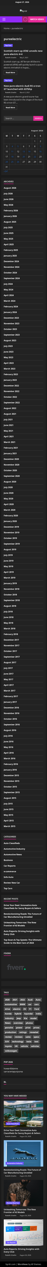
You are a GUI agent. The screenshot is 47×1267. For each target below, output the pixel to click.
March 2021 (9, 442)
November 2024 (11, 267)
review (8, 1037)
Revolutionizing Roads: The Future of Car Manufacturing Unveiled (22, 1171)
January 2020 (10, 521)
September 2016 (12, 724)
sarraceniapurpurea (13, 1071)
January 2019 (10, 583)
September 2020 (12, 476)
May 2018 (8, 623)
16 (40, 151)
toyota (8, 1046)
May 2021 (8, 430)
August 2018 (10, 606)
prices (36, 1027)
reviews (18, 1037)
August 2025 (10, 221)
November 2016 (11, 713)
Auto (38, 999)
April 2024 (9, 295)
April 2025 (9, 244)
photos (29, 1023)
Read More (11, 73)
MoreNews (23, 1264)
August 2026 (10, 188)
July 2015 (8, 803)
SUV (7, 1041)
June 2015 (8, 809)
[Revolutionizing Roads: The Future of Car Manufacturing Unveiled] (23, 1153)
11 (12, 151)
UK (16, 1046)
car (29, 1004)
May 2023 (8, 357)
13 (24, 151)
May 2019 (8, 566)
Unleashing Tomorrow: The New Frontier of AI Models (20, 1211)
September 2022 (12, 402)
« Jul (6, 171)
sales (28, 1037)
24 (7, 161)
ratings (23, 1032)
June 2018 (8, 617)
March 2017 (9, 690)
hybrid (18, 1013)
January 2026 (10, 216)
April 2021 (9, 436)
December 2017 (11, 639)
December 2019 (11, 526)
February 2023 (11, 374)
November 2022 (11, 391)
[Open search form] (19, 19)
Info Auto (8, 877)
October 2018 (10, 594)
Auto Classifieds (12, 843)
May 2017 (8, 679)
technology (17, 1041)
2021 (15, 999)
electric (16, 1009)
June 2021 (8, 425)
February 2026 (11, 210)
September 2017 (12, 656)
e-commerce (10, 871)
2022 (22, 999)
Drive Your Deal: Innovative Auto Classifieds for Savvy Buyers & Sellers (22, 1131)
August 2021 (10, 413)
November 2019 (11, 532)
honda (8, 1013)
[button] (4, 19)
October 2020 (10, 470)
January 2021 (10, 453)
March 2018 (9, 628)
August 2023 (10, 340)
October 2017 (10, 651)
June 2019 (8, 560)
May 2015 (8, 815)
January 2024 (10, 312)
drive (7, 1009)
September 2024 (12, 278)
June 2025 (8, 233)
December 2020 (11, 459)
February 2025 (11, 250)
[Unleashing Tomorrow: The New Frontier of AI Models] (23, 1193)
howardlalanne (11, 1068)
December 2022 (11, 385)
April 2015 (9, 820)
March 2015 (9, 826)
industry (9, 1018)
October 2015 (10, 786)
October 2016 (10, 719)
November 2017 (11, 645)
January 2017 (10, 702)
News (8, 1023)
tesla (28, 1041)
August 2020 (10, 481)
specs (36, 1037)
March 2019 (9, 577)
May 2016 (8, 747)
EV (25, 1009)
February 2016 (11, 764)
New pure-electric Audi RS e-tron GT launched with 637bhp (22, 87)
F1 (30, 1009)
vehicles (35, 1046)
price (27, 1027)
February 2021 (11, 447)
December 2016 (11, 707)
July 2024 (8, 284)
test (36, 1041)
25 (12, 161)
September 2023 (12, 334)
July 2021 (8, 419)
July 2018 (8, 611)
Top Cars (8, 45)
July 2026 (8, 193)
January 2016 (10, 769)
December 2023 (11, 317)
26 (18, 161)
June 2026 (8, 199)
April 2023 (9, 363)
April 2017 (9, 685)
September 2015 (12, 792)
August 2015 (10, 798)
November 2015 (11, 781)
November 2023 (11, 323)
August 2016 (10, 730)
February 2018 (11, 634)
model (33, 1018)
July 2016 (8, 735)
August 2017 (10, 662)
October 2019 (10, 538)
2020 (7, 999)
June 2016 (8, 741)
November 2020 (11, 464)
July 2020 (8, 487)
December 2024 (11, 261)
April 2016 (9, 752)
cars (36, 1004)
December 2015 (11, 775)
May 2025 (8, 238)
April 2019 (9, 572)
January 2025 (10, 255)
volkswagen (11, 1050)
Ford (36, 1009)
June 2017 (8, 673)
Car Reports (10, 865)
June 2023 (8, 351)
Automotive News (13, 854)
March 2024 (9, 301)
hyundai (28, 1013)
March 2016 (9, 758)
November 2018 (11, 589)
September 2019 (12, 543)
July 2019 (8, 555)
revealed (34, 1032)
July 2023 (8, 346)
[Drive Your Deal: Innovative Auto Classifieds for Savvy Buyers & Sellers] (23, 1114)
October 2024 (10, 272)
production (10, 1032)
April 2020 (9, 504)
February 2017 (11, 696)
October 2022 (10, 397)
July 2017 (8, 668)
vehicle (24, 1046)
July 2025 (8, 227)
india (38, 1013)
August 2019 (10, 549)
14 (29, 151)
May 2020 (8, 498)
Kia (25, 1018)
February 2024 (11, 306)
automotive (11, 1004)
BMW (22, 1004)
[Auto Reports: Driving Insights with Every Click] (23, 1232)
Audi (30, 999)
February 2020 (11, 515)
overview (18, 1023)
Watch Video (37, 19)
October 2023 (10, 329)
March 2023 (9, 368)
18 (12, 156)
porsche (9, 1027)
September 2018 (12, 600)
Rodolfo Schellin (10, 57)
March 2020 (9, 510)
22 (35, 156)
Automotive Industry (14, 848)
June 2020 (8, 493)
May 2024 (8, 289)
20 (24, 156)
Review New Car (12, 882)
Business (8, 860)
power (19, 1027)
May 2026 (8, 204)
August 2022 (10, 408)
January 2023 (10, 380)
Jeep (19, 1018)
